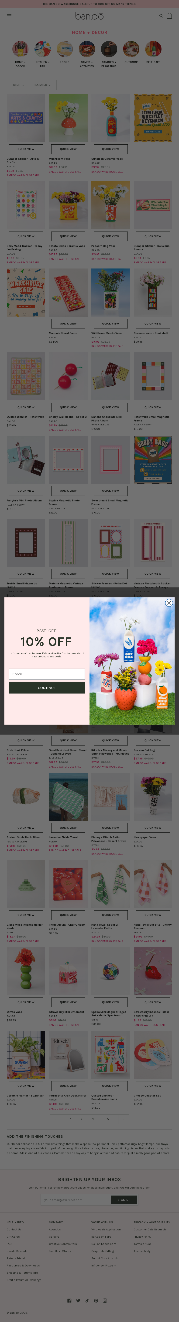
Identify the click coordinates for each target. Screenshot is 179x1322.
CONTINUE (47, 687)
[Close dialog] (169, 603)
